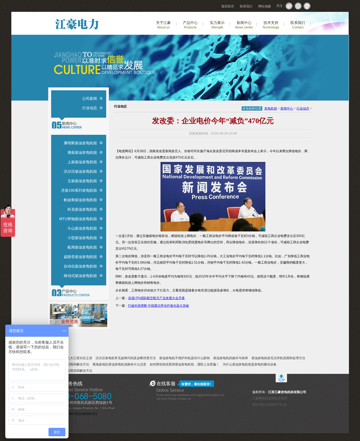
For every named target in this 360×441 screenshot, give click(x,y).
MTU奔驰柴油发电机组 (78, 219)
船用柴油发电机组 (82, 247)
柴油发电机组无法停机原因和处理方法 (278, 358)
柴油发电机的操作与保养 (230, 358)
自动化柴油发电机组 (80, 266)
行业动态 (89, 108)
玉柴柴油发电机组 (82, 181)
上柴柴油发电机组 (82, 162)
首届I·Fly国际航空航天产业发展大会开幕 (156, 298)
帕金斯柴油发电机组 (80, 200)
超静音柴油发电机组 (80, 257)
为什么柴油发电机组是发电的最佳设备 (249, 364)
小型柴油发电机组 (82, 238)
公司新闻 (89, 98)
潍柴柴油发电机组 (82, 152)
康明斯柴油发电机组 (80, 143)
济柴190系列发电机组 (79, 190)
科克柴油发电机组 (82, 209)
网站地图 (264, 6)
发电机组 (270, 108)
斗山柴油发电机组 (82, 228)
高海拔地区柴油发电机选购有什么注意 (119, 364)
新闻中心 (244, 25)
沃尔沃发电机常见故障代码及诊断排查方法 (126, 358)
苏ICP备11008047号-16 (269, 405)
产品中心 (190, 25)
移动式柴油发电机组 (80, 276)
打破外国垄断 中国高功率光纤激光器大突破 (158, 306)
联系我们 (246, 6)
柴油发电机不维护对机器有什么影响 (184, 358)
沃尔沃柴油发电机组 (80, 171)
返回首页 (227, 6)
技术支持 (270, 25)
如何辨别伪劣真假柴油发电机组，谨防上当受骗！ (184, 364)
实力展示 (217, 25)
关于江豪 (163, 25)
